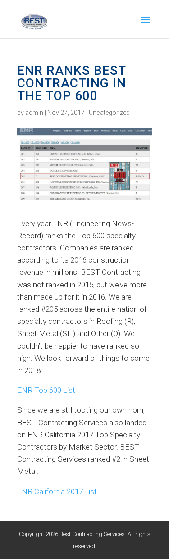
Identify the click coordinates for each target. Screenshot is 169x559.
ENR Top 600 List (46, 390)
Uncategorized (109, 112)
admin (34, 112)
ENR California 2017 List (57, 491)
